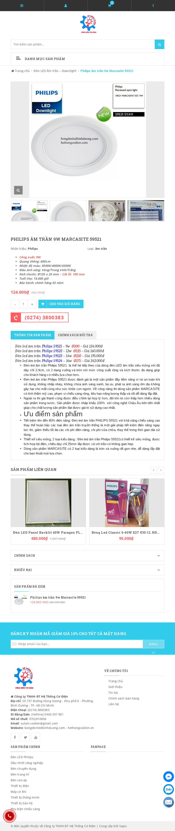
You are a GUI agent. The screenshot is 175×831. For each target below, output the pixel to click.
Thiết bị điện (20, 786)
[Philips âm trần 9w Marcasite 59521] (87, 601)
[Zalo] (168, 789)
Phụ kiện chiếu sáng (25, 809)
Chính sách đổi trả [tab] (75, 335)
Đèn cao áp (19, 780)
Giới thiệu (115, 687)
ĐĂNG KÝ (153, 645)
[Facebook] (168, 776)
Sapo (122, 826)
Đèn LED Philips (22, 757)
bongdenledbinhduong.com (45, 728)
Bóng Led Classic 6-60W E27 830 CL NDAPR (127, 532)
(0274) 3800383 (44, 317)
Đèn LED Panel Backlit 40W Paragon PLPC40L (48, 532)
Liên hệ (113, 704)
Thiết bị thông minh (25, 797)
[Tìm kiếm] (159, 44)
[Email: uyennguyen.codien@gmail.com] (168, 802)
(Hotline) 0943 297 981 (47, 714)
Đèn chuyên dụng (23, 769)
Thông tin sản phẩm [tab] (32, 335)
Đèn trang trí (20, 774)
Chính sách (24, 556)
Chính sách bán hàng (123, 698)
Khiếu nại (23, 570)
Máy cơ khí (18, 792)
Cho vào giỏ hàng (64, 304)
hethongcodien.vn (81, 728)
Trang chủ (115, 681)
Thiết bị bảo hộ (22, 803)
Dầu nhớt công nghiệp (27, 763)
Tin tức (113, 693)
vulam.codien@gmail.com (39, 723)
